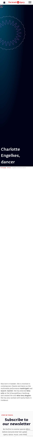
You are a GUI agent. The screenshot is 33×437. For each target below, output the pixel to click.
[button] (30, 2)
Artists (9, 167)
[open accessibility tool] (1, 6)
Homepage (3, 167)
